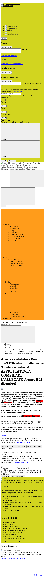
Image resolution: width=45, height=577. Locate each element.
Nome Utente (26, 49)
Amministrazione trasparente (15, 538)
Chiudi (4, 106)
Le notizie (8, 348)
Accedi (4, 38)
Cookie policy (10, 522)
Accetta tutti (34, 446)
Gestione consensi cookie (14, 536)
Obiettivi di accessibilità (13, 532)
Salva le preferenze (18, 476)
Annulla (4, 161)
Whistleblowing (10, 534)
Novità (7, 346)
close (3, 206)
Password (25, 52)
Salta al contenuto (7, 2)
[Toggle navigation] (18, 196)
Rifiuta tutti (18, 446)
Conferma (12, 161)
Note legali (9, 524)
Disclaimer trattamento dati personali (13, 558)
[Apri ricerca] (27, 178)
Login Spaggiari (17, 91)
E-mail (24, 83)
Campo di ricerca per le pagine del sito (14, 322)
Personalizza (6, 446)
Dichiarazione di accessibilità (15, 530)
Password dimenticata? (9, 56)
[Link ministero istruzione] (10, 4)
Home (7, 344)
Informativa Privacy (12, 526)
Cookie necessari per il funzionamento (14, 468)
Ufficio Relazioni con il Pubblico (16, 528)
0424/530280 (12, 500)
